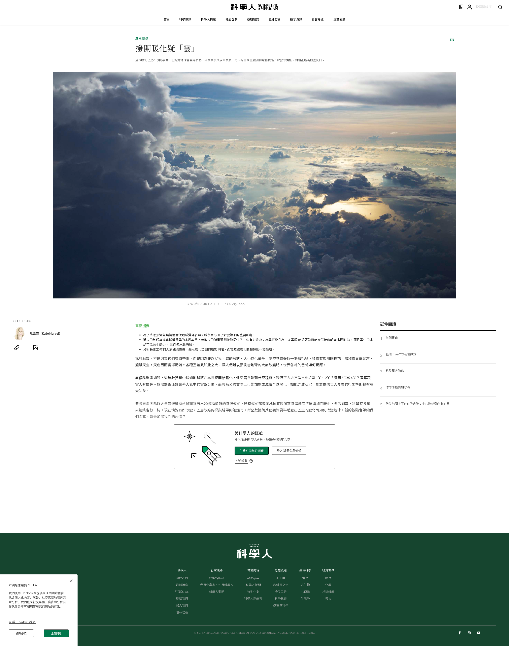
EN (452, 39)
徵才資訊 (296, 19)
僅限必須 (21, 633)
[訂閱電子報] (461, 7)
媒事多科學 (280, 605)
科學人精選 (208, 19)
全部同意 (56, 633)
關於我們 (182, 578)
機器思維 (281, 592)
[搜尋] (500, 7)
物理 (328, 578)
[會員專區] (469, 7)
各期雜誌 (253, 19)
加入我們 (182, 605)
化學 (328, 585)
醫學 (305, 578)
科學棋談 (281, 598)
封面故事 (253, 578)
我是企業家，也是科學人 (216, 585)
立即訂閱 (275, 19)
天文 (328, 598)
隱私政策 (182, 612)
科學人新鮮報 (253, 598)
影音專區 (318, 19)
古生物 (305, 585)
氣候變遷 (142, 38)
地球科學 (328, 592)
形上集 (280, 578)
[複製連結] (17, 348)
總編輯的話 (216, 578)
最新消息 (182, 585)
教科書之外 (280, 585)
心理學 (305, 592)
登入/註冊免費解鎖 (289, 450)
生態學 (305, 598)
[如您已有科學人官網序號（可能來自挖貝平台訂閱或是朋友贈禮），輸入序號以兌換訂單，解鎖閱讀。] (251, 461)
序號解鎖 (241, 461)
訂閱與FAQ (182, 592)
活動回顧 (339, 19)
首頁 (167, 19)
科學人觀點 (216, 592)
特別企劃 (231, 19)
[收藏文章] (35, 348)
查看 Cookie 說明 (22, 622)
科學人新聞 (253, 585)
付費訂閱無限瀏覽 (252, 451)
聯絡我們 (182, 598)
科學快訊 (185, 19)
